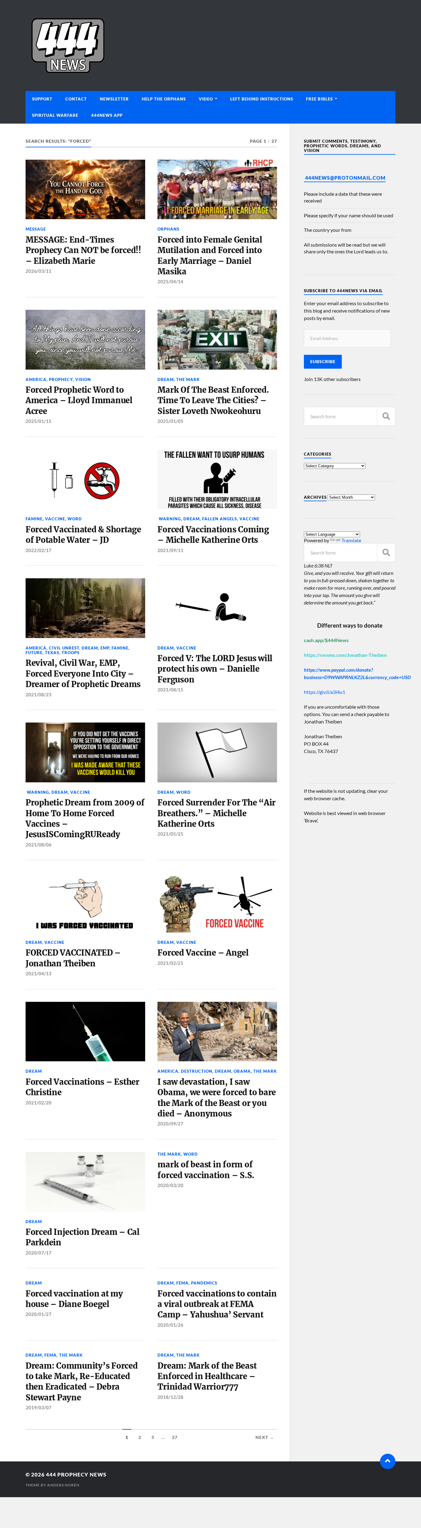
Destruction (196, 1071)
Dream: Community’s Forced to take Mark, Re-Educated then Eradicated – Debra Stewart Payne (82, 1382)
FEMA (182, 1282)
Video (206, 98)
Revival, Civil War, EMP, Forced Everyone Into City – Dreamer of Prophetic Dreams (83, 673)
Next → (264, 1437)
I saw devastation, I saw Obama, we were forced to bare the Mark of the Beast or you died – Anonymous (216, 1098)
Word (74, 518)
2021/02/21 (170, 963)
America (36, 379)
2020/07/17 (38, 1253)
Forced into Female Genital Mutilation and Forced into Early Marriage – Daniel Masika (209, 256)
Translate (351, 540)
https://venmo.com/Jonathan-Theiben (345, 655)
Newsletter (114, 98)
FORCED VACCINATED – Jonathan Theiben (73, 958)
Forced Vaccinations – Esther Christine (82, 1087)
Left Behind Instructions (261, 98)
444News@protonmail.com (345, 178)
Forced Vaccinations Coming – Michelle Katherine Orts (213, 535)
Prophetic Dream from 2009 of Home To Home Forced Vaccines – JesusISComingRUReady (85, 818)
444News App (107, 115)
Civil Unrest (64, 647)
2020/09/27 (170, 1123)
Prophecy (61, 379)
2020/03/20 (170, 1185)
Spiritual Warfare (55, 115)
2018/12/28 (170, 1397)
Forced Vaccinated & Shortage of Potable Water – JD (83, 535)
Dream (165, 379)
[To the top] (387, 1461)
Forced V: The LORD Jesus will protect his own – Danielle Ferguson (214, 669)
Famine (34, 518)
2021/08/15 (170, 689)
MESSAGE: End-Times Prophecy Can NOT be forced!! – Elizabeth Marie (83, 250)
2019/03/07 (38, 1407)
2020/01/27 (38, 1314)
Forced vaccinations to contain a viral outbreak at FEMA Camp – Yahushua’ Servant (216, 1304)
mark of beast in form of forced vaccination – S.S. (205, 1170)
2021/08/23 (38, 694)
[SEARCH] (386, 416)
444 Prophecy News (76, 1474)
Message (36, 229)
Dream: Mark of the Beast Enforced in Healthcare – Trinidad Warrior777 (206, 1376)
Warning (169, 518)
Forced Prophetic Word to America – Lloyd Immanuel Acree (79, 400)
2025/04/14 (170, 281)
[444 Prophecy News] (210, 45)
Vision (83, 379)
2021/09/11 (170, 550)
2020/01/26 (170, 1325)
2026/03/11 (38, 271)
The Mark (188, 379)
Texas (52, 652)
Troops (71, 652)
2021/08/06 (38, 844)
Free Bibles (319, 98)
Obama (242, 1071)
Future (34, 652)
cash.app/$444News (326, 640)
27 (175, 1437)
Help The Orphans (164, 98)
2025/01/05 (170, 421)
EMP (104, 647)
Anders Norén (63, 1485)
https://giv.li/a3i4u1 (324, 692)
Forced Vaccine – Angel (202, 953)
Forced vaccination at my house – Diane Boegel (74, 1299)
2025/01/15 (38, 421)
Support (42, 98)
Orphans (168, 229)
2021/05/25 (170, 834)
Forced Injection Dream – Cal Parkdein (83, 1237)
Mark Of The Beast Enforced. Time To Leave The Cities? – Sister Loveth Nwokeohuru (213, 400)
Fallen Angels (219, 518)
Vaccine (55, 518)
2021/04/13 (38, 973)
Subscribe (323, 361)
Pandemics (204, 1282)
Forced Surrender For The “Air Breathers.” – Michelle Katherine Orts (216, 813)
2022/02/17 (38, 550)
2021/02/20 (38, 1102)
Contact (76, 98)
